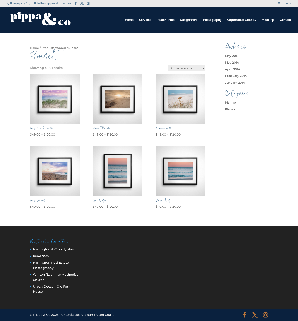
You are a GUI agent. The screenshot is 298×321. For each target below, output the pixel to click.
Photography (212, 20)
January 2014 (235, 83)
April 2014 (232, 69)
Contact (285, 20)
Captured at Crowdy (241, 20)
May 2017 (232, 56)
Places (230, 109)
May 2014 (232, 63)
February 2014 (236, 76)
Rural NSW (41, 256)
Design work (189, 20)
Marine (230, 102)
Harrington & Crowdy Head (54, 249)
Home (129, 20)
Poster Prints (166, 20)
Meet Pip (268, 20)
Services (145, 20)
